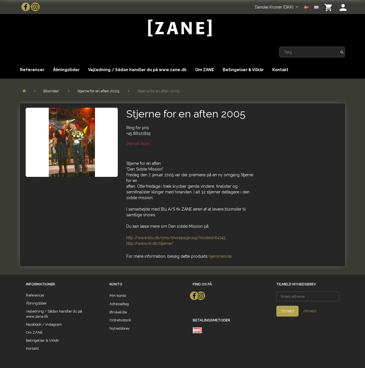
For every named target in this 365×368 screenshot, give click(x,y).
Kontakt (280, 69)
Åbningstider (66, 69)
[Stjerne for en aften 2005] (72, 142)
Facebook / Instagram (44, 324)
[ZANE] (179, 28)
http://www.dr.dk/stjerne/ (149, 243)
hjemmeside (220, 256)
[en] (316, 7)
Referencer (32, 69)
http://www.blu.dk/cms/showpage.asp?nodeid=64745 (176, 237)
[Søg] (342, 52)
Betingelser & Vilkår (243, 69)
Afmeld (309, 311)
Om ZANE (204, 69)
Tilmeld (287, 311)
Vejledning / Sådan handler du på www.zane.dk (137, 69)
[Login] (343, 7)
